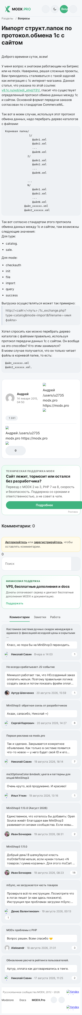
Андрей (22, 394)
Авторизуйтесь (16, 542)
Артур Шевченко (22, 692)
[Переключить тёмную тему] (55, 9)
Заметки (40, 617)
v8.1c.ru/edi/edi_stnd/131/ (21, 90)
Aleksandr (17, 947)
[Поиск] (46, 9)
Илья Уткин (18, 795)
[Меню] (73, 9)
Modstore (8, 1000)
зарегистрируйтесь (48, 542)
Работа (55, 617)
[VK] (62, 1000)
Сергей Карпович (22, 723)
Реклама (73, 512)
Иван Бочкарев (21, 834)
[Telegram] (54, 1000)
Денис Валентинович (25, 911)
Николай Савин (21, 654)
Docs (23, 1000)
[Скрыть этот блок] (76, 469)
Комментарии (20, 617)
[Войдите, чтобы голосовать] (10, 450)
